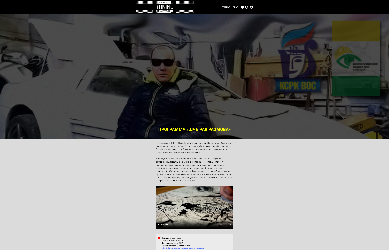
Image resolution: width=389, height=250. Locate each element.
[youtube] (251, 7)
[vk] (242, 7)
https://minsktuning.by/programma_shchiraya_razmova (183, 248)
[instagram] (246, 7)
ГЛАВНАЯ (226, 7)
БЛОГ (235, 7)
